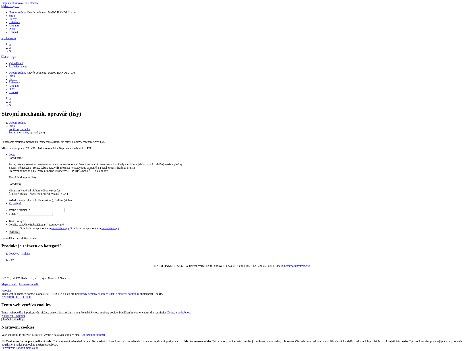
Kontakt (13, 32)
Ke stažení (15, 203)
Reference (14, 22)
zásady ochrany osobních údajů (97, 293)
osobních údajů (60, 228)
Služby (13, 18)
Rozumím (19, 315)
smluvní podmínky (128, 293)
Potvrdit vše (8, 347)
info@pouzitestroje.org (296, 265)
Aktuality (14, 25)
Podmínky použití (29, 284)
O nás (12, 28)
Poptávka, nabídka (19, 253)
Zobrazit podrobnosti (179, 312)
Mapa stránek (9, 284)
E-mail (13, 213)
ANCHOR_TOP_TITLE (16, 297)
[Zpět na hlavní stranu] (10, 6)
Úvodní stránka (17, 12)
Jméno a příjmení (19, 209)
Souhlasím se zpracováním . (95, 228)
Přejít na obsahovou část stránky (19, 3)
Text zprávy (16, 221)
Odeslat (14, 231)
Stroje (12, 15)
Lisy (11, 259)
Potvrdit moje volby (27, 347)
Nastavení (7, 315)
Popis (12, 154)
